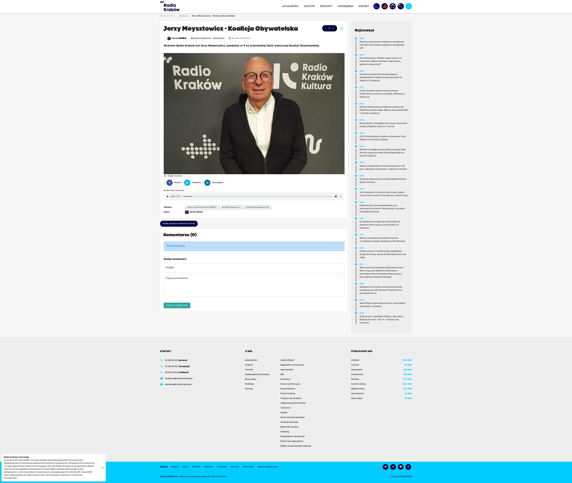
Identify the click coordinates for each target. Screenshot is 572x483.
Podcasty (326, 6)
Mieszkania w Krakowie (292, 436)
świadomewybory (231, 207)
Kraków (249, 365)
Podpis (170, 267)
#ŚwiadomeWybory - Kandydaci (207, 38)
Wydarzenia (345, 6)
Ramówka (248, 467)
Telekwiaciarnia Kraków (293, 403)
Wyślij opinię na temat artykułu (179, 223)
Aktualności (290, 6)
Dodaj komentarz (177, 305)
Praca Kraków (287, 389)
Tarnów (249, 370)
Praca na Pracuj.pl (290, 384)
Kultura (175, 467)
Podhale (249, 384)
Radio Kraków (167, 16)
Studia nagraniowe (268, 467)
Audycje (309, 6)
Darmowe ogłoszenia (291, 441)
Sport (185, 467)
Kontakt (364, 6)
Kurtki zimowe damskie (292, 417)
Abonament (286, 370)
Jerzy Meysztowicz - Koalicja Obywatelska (213, 16)
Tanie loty (285, 408)
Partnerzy (285, 379)
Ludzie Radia (287, 360)
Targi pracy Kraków (290, 398)
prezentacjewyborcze (257, 207)
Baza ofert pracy (289, 427)
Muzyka (196, 467)
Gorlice (249, 389)
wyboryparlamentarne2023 (201, 207)
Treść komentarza (177, 278)
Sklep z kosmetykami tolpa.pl (295, 446)
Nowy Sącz (250, 379)
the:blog (284, 432)
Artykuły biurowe (289, 422)
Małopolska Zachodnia (257, 374)
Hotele (283, 413)
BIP (282, 374)
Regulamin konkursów (292, 365)
